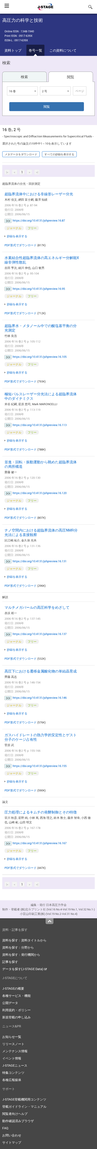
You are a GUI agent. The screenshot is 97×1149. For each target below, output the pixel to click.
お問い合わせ (11, 1135)
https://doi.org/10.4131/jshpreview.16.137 (40, 634)
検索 (24, 76)
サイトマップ (11, 1142)
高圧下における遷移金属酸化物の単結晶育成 (41, 671)
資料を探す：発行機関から (21, 954)
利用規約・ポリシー (16, 1010)
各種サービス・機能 (16, 995)
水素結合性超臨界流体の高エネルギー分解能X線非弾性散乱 (42, 260)
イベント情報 (11, 1058)
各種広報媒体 (11, 1080)
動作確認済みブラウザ (18, 1121)
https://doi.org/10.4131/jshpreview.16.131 (40, 561)
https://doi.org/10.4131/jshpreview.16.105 (40, 357)
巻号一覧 (35, 50)
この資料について (62, 50)
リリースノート (13, 1044)
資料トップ (13, 50)
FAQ (5, 1128)
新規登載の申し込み (16, 1017)
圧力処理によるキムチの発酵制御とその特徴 (41, 812)
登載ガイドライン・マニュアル (24, 1106)
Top (49, 921)
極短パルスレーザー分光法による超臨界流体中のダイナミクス (41, 396)
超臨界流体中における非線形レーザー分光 (39, 193)
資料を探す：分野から (18, 947)
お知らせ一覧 (11, 1037)
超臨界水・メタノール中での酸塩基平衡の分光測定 (41, 328)
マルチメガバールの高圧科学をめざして (37, 607)
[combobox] (22, 90)
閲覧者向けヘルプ (15, 1114)
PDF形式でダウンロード (21, 245)
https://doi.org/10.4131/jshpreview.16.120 (40, 493)
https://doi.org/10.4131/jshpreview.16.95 (39, 289)
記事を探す (10, 962)
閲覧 (70, 77)
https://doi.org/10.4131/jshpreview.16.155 (40, 766)
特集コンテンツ (13, 1072)
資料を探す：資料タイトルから (24, 940)
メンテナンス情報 (15, 1051)
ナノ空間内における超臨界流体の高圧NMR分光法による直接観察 (41, 532)
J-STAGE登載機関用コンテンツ (24, 1099)
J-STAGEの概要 (13, 988)
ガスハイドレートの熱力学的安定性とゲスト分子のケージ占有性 (41, 737)
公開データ (10, 1003)
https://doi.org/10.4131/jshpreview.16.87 (39, 220)
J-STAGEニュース (14, 1065)
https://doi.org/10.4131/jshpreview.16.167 (40, 843)
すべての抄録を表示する (59, 154)
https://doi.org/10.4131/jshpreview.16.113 (40, 425)
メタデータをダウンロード (21, 154)
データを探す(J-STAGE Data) (23, 969)
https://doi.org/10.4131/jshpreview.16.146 (40, 698)
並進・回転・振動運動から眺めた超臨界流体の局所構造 (41, 464)
